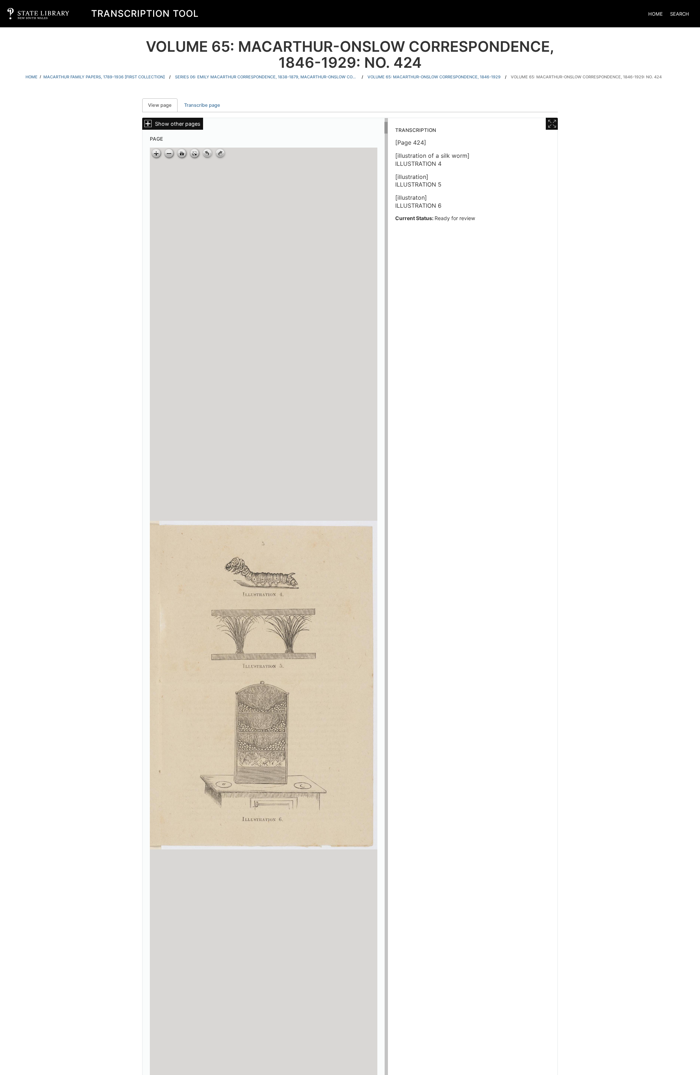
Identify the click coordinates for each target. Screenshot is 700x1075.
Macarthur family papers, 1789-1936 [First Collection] (104, 76)
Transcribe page (202, 105)
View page (163, 105)
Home (655, 14)
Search (679, 14)
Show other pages (178, 124)
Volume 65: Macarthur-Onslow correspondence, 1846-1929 (434, 76)
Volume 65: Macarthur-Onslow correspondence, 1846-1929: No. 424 (586, 76)
